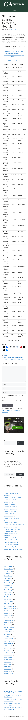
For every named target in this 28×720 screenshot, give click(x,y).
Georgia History (8, 613)
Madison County (8, 641)
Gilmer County (8, 615)
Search (6, 440)
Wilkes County (8, 671)
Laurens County (8, 631)
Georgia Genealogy (9, 516)
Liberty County (8, 636)
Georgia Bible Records (10, 499)
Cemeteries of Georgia (14, 60)
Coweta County (8, 599)
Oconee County (8, 648)
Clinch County (8, 587)
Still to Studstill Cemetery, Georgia (13, 357)
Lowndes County (8, 638)
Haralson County (8, 620)
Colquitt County (8, 592)
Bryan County (7, 578)
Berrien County (8, 573)
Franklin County (8, 611)
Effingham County (9, 606)
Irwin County (7, 622)
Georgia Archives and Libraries (12, 497)
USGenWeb (8, 53)
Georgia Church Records (10, 509)
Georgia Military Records (10, 527)
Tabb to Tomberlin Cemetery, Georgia (14, 359)
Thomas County (8, 659)
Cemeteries (7, 355)
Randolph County (8, 652)
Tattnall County (8, 655)
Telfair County (8, 657)
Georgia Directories (9, 513)
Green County (8, 618)
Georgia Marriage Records (12, 547)
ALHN (21, 51)
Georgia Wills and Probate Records (13, 549)
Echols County (8, 604)
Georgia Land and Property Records (14, 524)
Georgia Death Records (11, 542)
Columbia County (8, 594)
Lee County (7, 634)
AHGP (17, 51)
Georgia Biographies (9, 502)
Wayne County (8, 669)
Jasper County (8, 624)
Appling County (8, 566)
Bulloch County (8, 580)
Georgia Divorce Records (12, 544)
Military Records (8, 643)
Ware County (7, 666)
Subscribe (19, 474)
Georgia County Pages (10, 511)
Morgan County (8, 645)
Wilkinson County (8, 673)
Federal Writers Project (10, 608)
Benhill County (8, 571)
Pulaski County (8, 650)
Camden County (8, 583)
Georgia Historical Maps (10, 522)
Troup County (7, 662)
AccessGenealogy (10, 51)
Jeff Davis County (9, 627)
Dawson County (8, 601)
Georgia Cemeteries (9, 504)
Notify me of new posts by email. (12, 401)
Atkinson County (8, 569)
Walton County (8, 664)
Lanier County (8, 629)
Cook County (7, 597)
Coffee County (8, 590)
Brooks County (8, 576)
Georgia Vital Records (10, 537)
